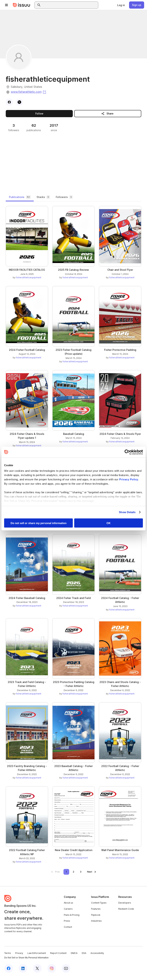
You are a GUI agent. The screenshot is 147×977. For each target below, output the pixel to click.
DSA (84, 953)
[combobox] (69, 5)
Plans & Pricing (71, 915)
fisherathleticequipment (28, 277)
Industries (96, 920)
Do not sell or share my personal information (39, 522)
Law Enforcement (36, 953)
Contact (68, 927)
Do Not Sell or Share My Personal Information (26, 957)
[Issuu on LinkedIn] (23, 968)
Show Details (127, 512)
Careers (68, 908)
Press (67, 920)
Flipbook (95, 915)
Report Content (58, 953)
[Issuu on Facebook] (8, 968)
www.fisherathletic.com (29, 92)
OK (108, 522)
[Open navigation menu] (6, 5)
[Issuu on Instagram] (51, 968)
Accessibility (97, 953)
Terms (7, 953)
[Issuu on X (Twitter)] (37, 968)
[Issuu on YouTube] (66, 968)
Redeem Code (126, 908)
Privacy (19, 953)
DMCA (74, 953)
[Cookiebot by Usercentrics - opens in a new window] (127, 452)
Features (96, 908)
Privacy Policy (128, 479)
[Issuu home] (21, 5)
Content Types (98, 902)
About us (68, 902)
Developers (124, 902)
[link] (121, 5)
